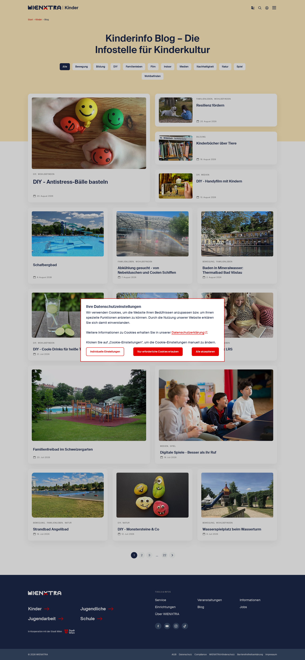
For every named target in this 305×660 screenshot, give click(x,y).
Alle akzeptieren (205, 351)
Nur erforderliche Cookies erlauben (158, 351)
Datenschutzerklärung (188, 332)
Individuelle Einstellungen (105, 351)
